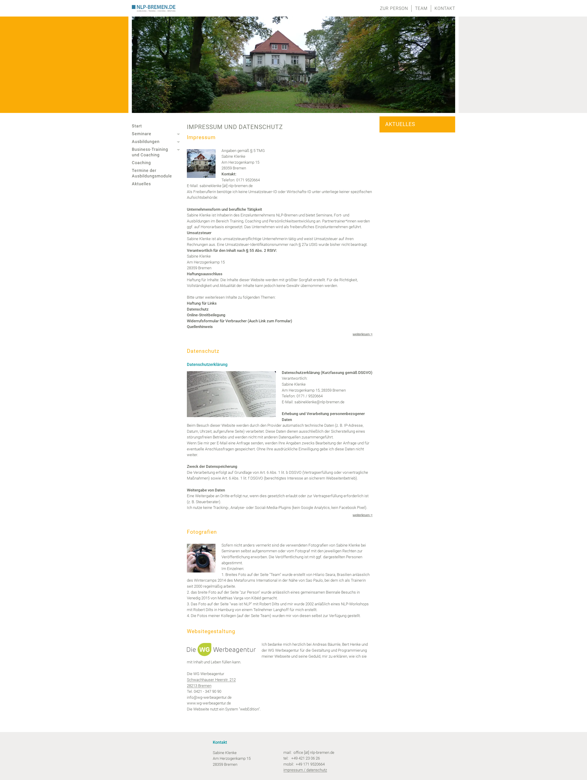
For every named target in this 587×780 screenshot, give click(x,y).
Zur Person (394, 8)
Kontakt (445, 8)
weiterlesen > (363, 334)
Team (421, 8)
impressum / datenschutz (305, 770)
